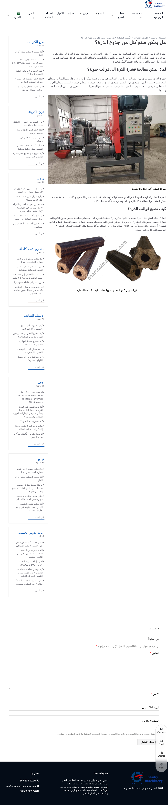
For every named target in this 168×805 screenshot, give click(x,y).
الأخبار (60, 13)
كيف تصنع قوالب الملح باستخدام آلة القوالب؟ (32, 327)
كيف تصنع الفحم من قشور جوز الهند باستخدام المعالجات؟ (28, 335)
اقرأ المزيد (39, 96)
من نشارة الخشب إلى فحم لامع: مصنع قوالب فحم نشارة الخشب (27, 276)
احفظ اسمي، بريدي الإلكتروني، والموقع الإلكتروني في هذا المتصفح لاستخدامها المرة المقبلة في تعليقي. (106, 734)
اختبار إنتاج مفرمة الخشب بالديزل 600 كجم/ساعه (30, 563)
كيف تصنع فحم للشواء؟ (31, 421)
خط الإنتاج (121, 15)
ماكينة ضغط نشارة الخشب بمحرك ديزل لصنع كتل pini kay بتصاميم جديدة (27, 63)
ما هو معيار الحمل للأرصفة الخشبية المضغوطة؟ (30, 351)
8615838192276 (28, 780)
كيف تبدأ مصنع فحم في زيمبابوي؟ (31, 139)
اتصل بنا (31, 15)
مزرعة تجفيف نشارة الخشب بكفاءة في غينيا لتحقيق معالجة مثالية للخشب (28, 290)
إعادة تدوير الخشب (31, 532)
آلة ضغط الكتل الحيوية (124, 62)
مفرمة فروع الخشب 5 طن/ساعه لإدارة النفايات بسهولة (29, 582)
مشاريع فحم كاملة (31, 249)
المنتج (101, 13)
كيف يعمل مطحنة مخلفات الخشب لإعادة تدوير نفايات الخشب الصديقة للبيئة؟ (30, 573)
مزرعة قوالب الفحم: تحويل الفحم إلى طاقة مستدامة (30, 268)
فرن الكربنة (36, 112)
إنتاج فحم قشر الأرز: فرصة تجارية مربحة (30, 131)
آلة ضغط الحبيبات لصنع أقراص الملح (28, 53)
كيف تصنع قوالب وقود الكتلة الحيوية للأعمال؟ (29, 72)
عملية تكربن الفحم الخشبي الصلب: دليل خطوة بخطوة (30, 147)
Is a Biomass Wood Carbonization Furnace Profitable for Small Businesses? (30, 397)
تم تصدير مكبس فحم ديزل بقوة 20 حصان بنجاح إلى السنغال (27, 190)
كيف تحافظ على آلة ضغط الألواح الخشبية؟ (30, 358)
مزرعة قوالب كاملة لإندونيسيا (28, 282)
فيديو (85, 13)
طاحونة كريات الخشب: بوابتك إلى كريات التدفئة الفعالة (28, 427)
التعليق (154, 653)
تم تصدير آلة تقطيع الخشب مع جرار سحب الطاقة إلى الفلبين (28, 217)
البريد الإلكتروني (149, 707)
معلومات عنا (137, 15)
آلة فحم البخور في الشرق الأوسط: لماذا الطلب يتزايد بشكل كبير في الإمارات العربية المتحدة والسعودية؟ (28, 411)
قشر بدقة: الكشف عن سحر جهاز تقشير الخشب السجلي (29, 497)
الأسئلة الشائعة (49, 15)
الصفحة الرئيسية (158, 15)
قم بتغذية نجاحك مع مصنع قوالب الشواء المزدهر (30, 88)
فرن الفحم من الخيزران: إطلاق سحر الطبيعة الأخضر (28, 123)
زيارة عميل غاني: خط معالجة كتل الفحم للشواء (29, 198)
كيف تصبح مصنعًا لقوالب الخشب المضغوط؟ (31, 343)
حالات (71, 13)
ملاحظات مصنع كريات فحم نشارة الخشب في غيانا (30, 260)
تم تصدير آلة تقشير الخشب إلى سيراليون (28, 225)
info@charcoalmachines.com (21, 786)
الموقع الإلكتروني (150, 721)
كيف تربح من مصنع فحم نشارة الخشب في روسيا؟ (28, 155)
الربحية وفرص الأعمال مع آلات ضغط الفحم (28, 435)
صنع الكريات (35, 41)
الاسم (155, 694)
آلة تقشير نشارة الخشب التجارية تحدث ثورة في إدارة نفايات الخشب (29, 507)
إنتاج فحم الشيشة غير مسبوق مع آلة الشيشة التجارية (29, 80)
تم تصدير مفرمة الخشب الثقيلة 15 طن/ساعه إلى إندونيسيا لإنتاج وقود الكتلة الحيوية (28, 208)
